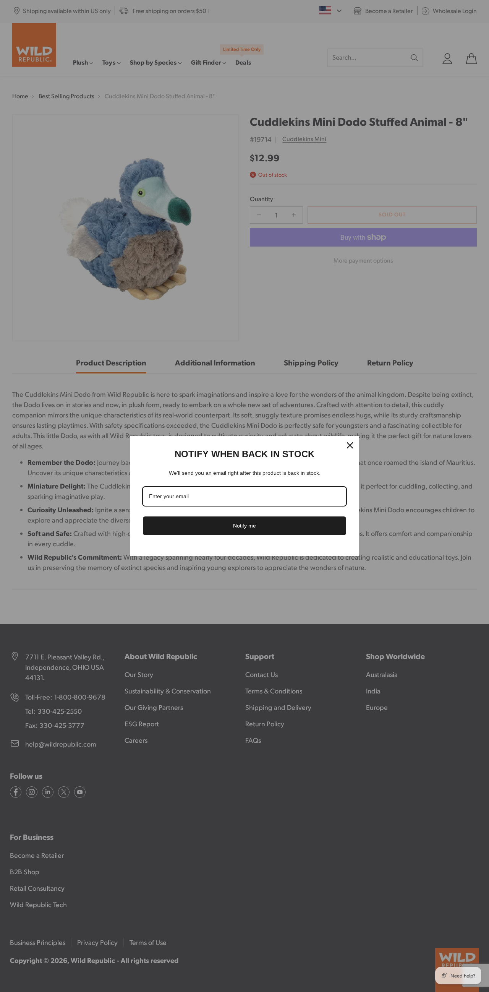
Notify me (244, 526)
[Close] (350, 445)
